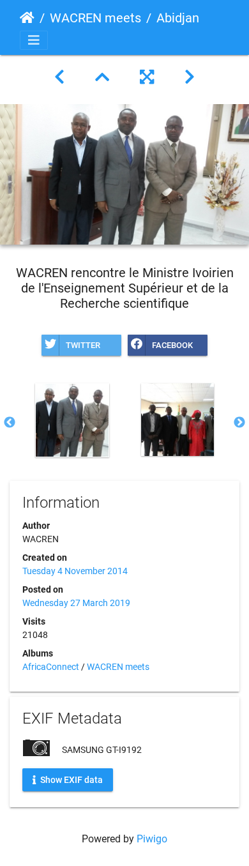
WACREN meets (95, 18)
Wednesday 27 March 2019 (76, 603)
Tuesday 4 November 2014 (75, 571)
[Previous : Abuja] (59, 77)
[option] (71, 420)
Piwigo (152, 839)
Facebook (172, 345)
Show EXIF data (70, 780)
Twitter (83, 345)
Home (27, 17)
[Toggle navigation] (34, 40)
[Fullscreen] (146, 77)
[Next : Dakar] (189, 77)
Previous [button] (9, 422)
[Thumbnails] (102, 77)
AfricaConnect (50, 667)
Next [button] (239, 422)
